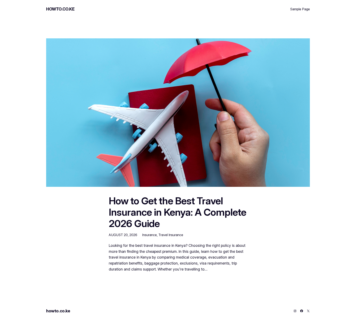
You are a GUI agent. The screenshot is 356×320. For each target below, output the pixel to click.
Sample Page (300, 9)
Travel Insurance (170, 235)
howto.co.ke (60, 9)
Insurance (149, 235)
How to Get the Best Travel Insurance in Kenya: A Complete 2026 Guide (177, 212)
